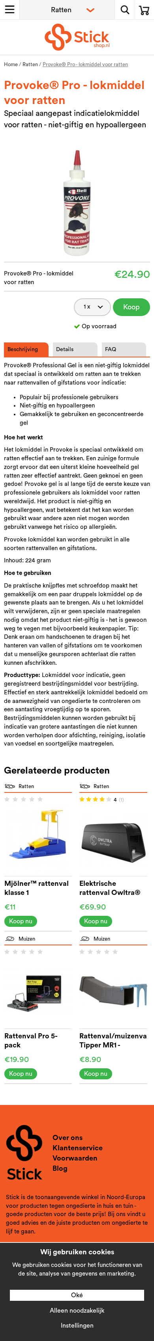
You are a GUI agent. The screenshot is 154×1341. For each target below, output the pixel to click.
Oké (77, 1295)
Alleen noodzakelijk (77, 1311)
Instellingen (77, 1325)
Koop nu (131, 309)
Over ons (68, 1137)
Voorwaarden (75, 1158)
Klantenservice (78, 1147)
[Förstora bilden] (77, 202)
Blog (60, 1168)
